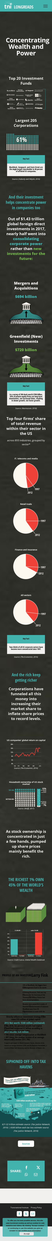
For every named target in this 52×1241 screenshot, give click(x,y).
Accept (27, 1233)
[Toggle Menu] (45, 6)
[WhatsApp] (26, 1174)
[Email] (35, 1174)
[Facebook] (26, 1167)
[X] (38, 1167)
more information (34, 1230)
